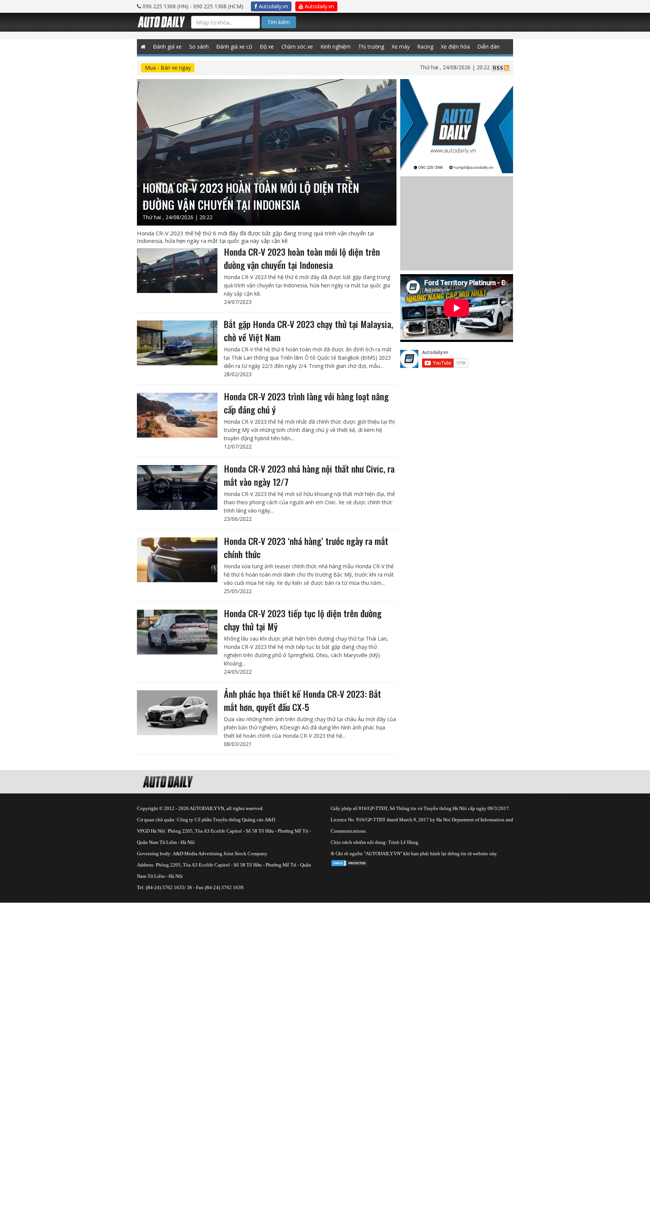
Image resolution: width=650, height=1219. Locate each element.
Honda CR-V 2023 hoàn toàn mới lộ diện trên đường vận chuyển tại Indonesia (302, 258)
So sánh (199, 46)
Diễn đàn (488, 46)
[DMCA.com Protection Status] (349, 862)
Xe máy (401, 46)
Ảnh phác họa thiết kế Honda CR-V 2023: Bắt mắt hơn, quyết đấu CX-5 (302, 700)
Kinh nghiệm (335, 46)
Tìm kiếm (278, 22)
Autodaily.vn (272, 6)
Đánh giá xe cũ (234, 46)
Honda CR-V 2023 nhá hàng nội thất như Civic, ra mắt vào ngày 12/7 (309, 475)
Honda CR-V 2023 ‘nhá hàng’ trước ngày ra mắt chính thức (306, 547)
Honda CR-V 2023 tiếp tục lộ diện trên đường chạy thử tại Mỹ (302, 619)
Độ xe (267, 46)
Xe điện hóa (455, 46)
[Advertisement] (225, 955)
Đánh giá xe (167, 46)
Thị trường (371, 46)
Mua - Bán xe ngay (168, 67)
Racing (425, 46)
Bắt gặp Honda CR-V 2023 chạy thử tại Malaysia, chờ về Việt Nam (308, 330)
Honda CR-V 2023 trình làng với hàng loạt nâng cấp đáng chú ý (306, 402)
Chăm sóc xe (297, 46)
